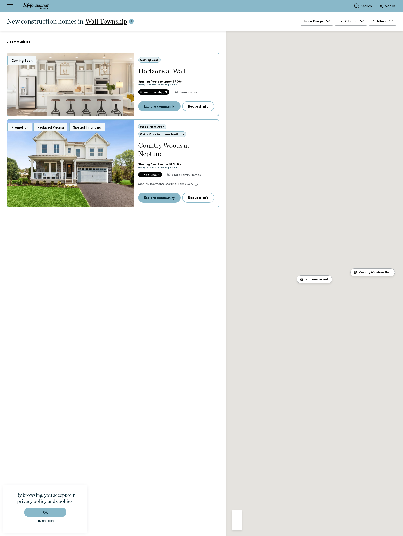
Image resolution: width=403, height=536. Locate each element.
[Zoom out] (237, 525)
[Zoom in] (237, 515)
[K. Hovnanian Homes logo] (36, 6)
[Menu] (10, 6)
